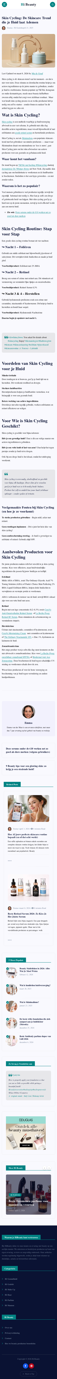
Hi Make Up (10, 1289)
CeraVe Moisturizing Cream (14, 633)
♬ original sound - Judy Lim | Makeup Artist (26, 1096)
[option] (28, 1195)
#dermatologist (31, 340)
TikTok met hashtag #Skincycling (32, 165)
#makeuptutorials (39, 1089)
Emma (9, 27)
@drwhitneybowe (15, 337)
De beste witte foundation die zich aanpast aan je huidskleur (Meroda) (35, 1021)
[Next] (49, 1168)
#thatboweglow (44, 340)
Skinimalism (27, 138)
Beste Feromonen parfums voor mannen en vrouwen (28, 1203)
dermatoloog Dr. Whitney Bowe (15, 168)
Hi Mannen (9, 1305)
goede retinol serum (23, 132)
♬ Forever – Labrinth (28, 348)
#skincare (9, 344)
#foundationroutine (16, 1089)
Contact (8, 1338)
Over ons (8, 1327)
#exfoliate (33, 344)
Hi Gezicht (18, 27)
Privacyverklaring (12, 1333)
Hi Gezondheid (11, 1278)
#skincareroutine (12, 348)
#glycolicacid (43, 344)
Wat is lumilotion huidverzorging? (35, 985)
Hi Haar (8, 1294)
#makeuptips (28, 1089)
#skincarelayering (20, 344)
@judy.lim (16, 1075)
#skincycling (13, 340)
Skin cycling (7, 121)
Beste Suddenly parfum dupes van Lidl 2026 (35, 1037)
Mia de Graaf (37, 73)
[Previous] (45, 1168)
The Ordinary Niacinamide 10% (18, 637)
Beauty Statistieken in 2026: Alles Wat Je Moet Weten (35, 970)
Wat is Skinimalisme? (29, 1002)
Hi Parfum (15, 1195)
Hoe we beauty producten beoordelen (20, 1343)
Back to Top (29, 1374)
